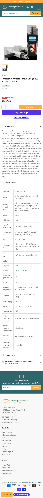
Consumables (6, 443)
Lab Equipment (7, 441)
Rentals (4, 438)
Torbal (4, 75)
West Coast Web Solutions (33, 482)
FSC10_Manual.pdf (21, 270)
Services (5, 446)
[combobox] (21, 13)
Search (37, 13)
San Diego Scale (12, 482)
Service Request (7, 452)
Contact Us (5, 449)
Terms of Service (7, 471)
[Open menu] (39, 7)
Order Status (6, 455)
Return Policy (6, 468)
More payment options (21, 118)
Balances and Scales (9, 435)
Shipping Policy (7, 473)
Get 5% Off (7, 495)
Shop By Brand (7, 432)
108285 (16, 422)
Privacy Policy (6, 465)
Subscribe (36, 388)
